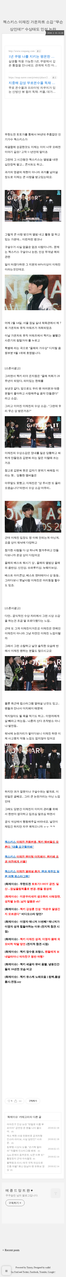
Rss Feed (14, 1272)
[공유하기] (15, 1101)
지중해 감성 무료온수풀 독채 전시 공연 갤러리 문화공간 (32, 83)
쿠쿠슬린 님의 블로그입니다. (22, 1195)
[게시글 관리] (20, 1101)
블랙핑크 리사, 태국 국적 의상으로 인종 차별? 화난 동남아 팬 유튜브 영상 (26, 1166)
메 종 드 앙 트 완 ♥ (19, 1190)
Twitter (26, 1272)
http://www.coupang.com (22, 51)
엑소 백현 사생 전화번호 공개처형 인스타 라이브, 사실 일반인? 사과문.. (24, 1139)
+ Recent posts (10, 1250)
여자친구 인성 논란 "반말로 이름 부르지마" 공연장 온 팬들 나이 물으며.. (25, 1128)
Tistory (30, 1267)
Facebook (34, 1272)
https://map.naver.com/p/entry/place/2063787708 (29, 77)
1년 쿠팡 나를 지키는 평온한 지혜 (31, 57)
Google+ (52, 1272)
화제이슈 (13, 1117)
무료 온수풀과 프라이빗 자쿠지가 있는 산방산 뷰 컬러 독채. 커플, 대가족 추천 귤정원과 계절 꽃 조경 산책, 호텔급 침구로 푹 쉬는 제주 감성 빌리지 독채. (33, 90)
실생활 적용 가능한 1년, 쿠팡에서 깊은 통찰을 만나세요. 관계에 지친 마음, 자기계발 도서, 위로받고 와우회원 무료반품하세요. (33, 63)
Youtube (43, 1272)
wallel (47, 1267)
